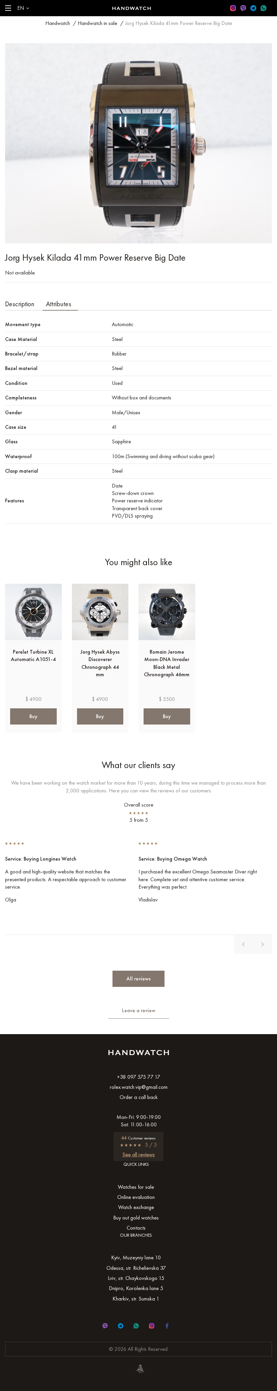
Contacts (136, 1227)
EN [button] (20, 7)
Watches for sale (136, 1186)
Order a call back (139, 1097)
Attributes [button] (58, 303)
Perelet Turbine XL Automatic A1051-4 (33, 655)
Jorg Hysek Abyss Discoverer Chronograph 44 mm (100, 663)
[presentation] (243, 944)
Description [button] (19, 303)
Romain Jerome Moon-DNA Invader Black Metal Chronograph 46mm (167, 663)
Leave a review (138, 1010)
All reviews (138, 978)
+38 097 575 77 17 (138, 1076)
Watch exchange (136, 1207)
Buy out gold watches (136, 1217)
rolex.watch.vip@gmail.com (139, 1087)
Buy (33, 716)
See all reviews (138, 1154)
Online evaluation (136, 1197)
